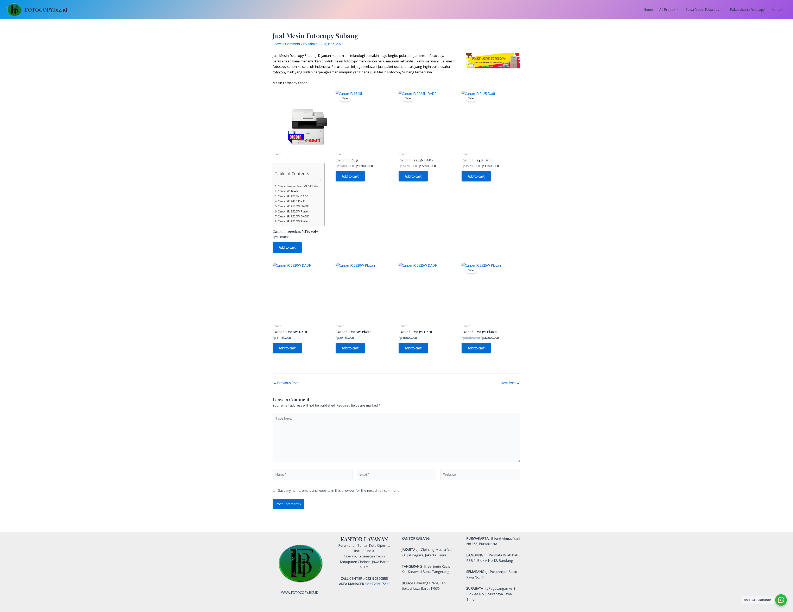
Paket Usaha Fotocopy (747, 9)
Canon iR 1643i (288, 191)
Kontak (776, 9)
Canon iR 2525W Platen (293, 221)
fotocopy (279, 72)
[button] (677, 9)
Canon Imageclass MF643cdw (298, 186)
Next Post (510, 382)
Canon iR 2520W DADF (293, 206)
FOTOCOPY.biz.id (46, 9)
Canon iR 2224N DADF (293, 196)
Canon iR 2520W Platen (293, 211)
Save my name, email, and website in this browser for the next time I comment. (338, 490)
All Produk (667, 9)
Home (648, 9)
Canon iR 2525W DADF (293, 216)
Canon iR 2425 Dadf (291, 201)
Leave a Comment (286, 44)
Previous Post (286, 382)
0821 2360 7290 (377, 584)
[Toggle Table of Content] (315, 180)
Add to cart (287, 247)
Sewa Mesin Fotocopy (702, 9)
